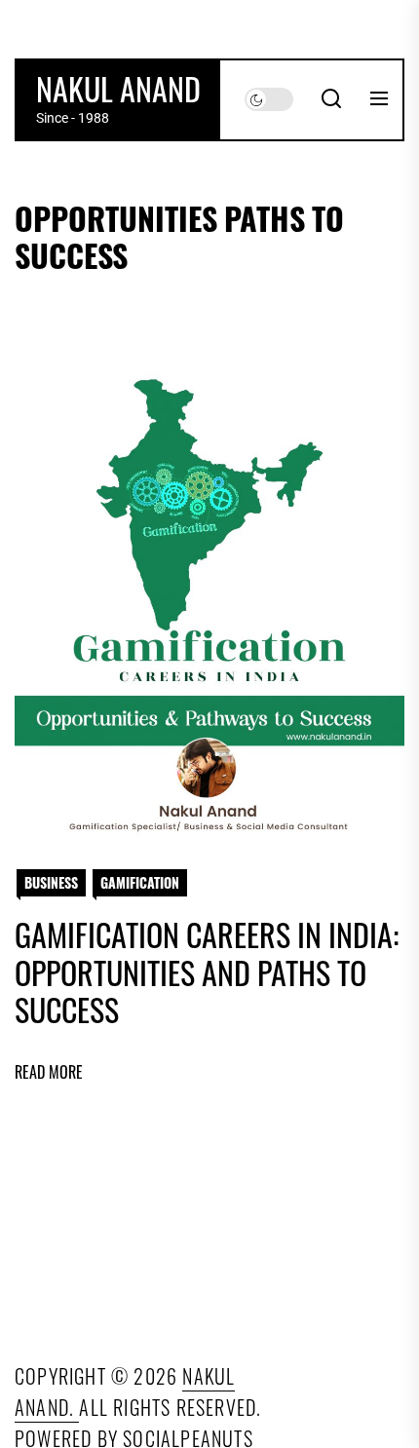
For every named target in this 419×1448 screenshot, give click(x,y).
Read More (49, 1072)
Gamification (139, 882)
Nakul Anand (118, 88)
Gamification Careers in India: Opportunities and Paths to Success (207, 971)
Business (51, 882)
